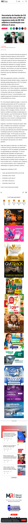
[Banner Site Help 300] (14, 409)
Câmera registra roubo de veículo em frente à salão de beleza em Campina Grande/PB (9, 468)
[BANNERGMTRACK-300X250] (14, 269)
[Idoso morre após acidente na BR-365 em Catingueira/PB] (21, 448)
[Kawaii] (17, 517)
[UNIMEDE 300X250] (14, 357)
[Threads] (19, 517)
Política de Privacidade (7, 520)
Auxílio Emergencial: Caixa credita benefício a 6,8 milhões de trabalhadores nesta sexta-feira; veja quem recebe (9, 435)
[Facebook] (8, 517)
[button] (23, 520)
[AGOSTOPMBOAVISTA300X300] (14, 251)
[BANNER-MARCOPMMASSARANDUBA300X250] (14, 341)
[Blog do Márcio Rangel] (4, 1)
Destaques (4, 28)
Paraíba (20, 450)
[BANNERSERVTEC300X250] (14, 217)
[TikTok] (15, 517)
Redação (4, 46)
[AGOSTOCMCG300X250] (14, 393)
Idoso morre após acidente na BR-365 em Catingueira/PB (9, 446)
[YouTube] (10, 517)
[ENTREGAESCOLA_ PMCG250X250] (14, 285)
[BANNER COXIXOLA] (14, 375)
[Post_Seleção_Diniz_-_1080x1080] (14, 303)
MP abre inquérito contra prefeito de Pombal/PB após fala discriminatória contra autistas (10, 456)
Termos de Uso (16, 520)
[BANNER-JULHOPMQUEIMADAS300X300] (14, 323)
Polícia (20, 452)
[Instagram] (13, 517)
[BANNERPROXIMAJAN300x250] (14, 233)
